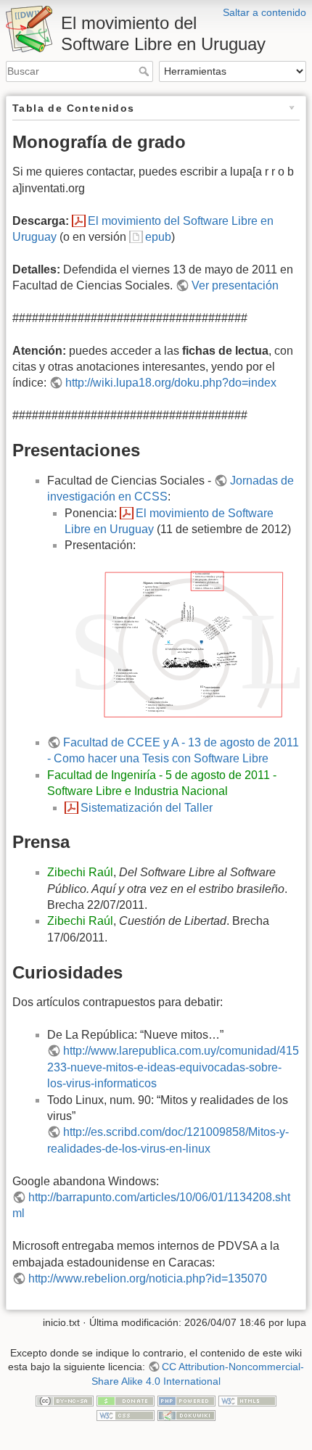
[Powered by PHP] (186, 1400)
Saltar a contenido (264, 12)
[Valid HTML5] (247, 1400)
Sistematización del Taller (147, 808)
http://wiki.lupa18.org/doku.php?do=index (170, 382)
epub (158, 237)
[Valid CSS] (126, 1414)
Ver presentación (235, 285)
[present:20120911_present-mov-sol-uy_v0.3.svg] (182, 644)
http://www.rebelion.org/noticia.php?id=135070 (147, 1278)
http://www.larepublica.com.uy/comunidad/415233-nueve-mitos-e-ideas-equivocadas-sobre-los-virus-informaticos (173, 1067)
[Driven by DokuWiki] (186, 1414)
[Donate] (126, 1400)
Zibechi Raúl (80, 872)
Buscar (145, 71)
